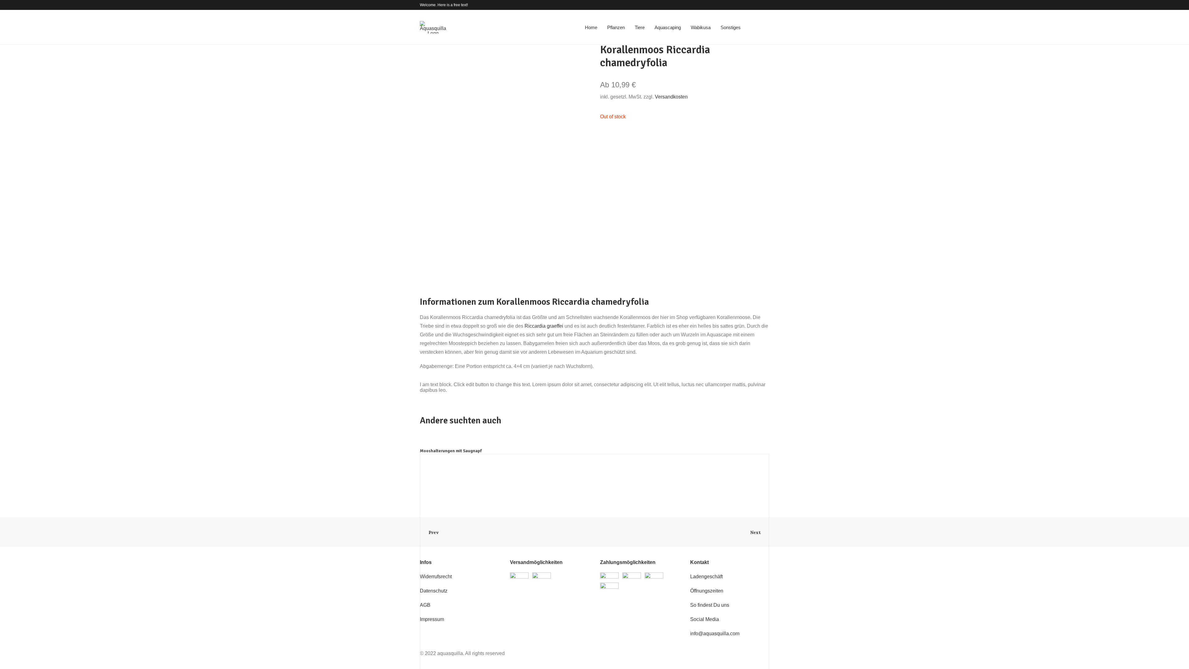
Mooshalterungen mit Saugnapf (451, 450)
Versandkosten (671, 96)
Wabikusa (701, 27)
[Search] (756, 27)
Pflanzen (616, 27)
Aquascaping (668, 27)
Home (591, 27)
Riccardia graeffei (544, 326)
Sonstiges (731, 27)
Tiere (640, 27)
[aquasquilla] (433, 27)
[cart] (764, 27)
